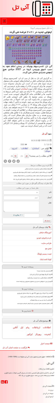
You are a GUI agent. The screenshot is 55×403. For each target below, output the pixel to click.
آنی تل (20, 7)
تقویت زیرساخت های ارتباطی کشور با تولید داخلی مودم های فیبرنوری (32, 172)
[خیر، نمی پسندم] (15, 156)
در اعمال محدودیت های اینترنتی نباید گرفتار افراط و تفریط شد (34, 303)
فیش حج (48, 248)
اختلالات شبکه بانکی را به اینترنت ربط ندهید (39, 278)
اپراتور (29, 334)
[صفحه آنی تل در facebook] (6, 382)
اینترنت (47, 334)
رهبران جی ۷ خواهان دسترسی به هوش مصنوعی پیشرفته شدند (33, 281)
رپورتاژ (38, 334)
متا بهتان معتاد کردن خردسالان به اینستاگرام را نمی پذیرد (35, 296)
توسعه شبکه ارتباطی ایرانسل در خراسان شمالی (38, 169)
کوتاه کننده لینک (45, 259)
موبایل (47, 151)
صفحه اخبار (45, 344)
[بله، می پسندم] (27, 156)
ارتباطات (36, 327)
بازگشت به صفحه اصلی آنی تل (15, 348)
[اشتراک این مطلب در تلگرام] (18, 161)
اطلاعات (24, 148)
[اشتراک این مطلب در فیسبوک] (9, 161)
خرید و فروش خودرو (44, 238)
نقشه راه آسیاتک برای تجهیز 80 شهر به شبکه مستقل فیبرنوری (34, 293)
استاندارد (24, 89)
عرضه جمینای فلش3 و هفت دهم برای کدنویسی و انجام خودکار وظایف (32, 175)
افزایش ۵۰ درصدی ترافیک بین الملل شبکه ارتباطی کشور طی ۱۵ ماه (32, 179)
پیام (27, 327)
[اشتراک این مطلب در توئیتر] (14, 161)
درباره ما (50, 390)
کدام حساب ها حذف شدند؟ (44, 271)
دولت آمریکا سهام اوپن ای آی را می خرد (40, 274)
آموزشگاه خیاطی (45, 233)
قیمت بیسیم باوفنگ (44, 254)
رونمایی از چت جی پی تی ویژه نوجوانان (40, 300)
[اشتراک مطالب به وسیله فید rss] (5, 161)
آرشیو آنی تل (49, 396)
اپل (21, 327)
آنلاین (15, 327)
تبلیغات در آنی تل (48, 393)
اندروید (14, 148)
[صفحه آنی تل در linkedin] (2, 382)
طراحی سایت (46, 243)
